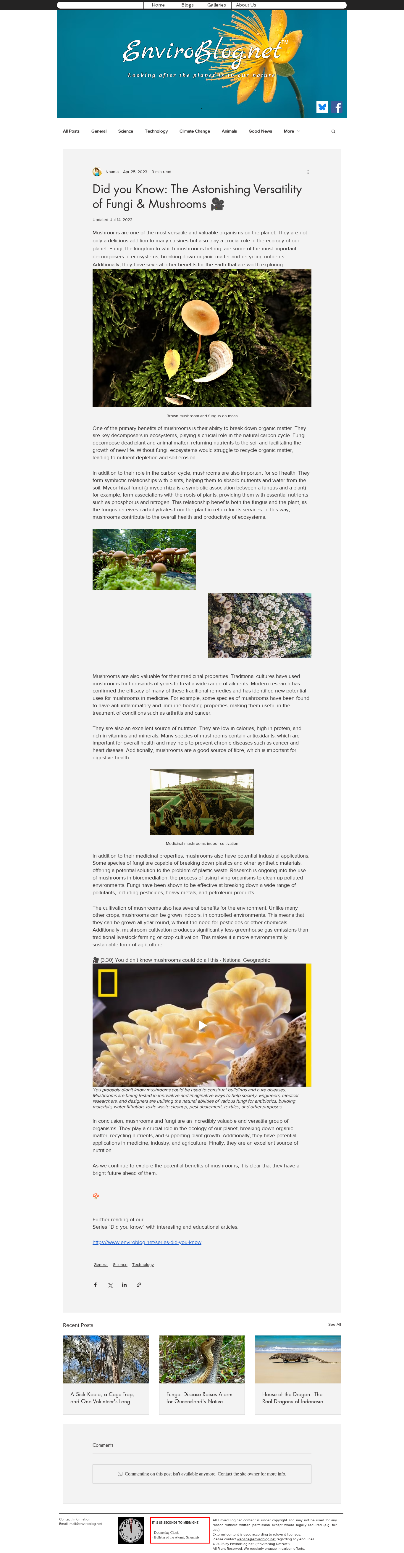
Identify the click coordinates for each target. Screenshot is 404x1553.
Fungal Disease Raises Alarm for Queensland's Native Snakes (199, 1398)
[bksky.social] (322, 107)
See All (334, 1324)
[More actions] (307, 171)
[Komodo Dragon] (298, 1359)
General (98, 130)
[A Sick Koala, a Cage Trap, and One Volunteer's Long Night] (106, 1359)
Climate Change (195, 130)
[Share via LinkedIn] (124, 1285)
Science (125, 130)
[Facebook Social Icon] (336, 107)
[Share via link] (139, 1285)
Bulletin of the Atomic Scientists (176, 1537)
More (289, 130)
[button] (187, 5)
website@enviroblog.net (256, 1539)
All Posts (71, 130)
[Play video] (202, 1025)
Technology (156, 130)
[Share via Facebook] (95, 1285)
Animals (229, 130)
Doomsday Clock (166, 1532)
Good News (260, 130)
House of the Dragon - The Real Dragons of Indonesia (292, 1398)
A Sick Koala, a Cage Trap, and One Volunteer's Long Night (102, 1398)
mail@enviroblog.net (86, 1524)
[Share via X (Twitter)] (110, 1285)
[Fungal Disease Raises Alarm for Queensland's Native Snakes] (202, 1359)
